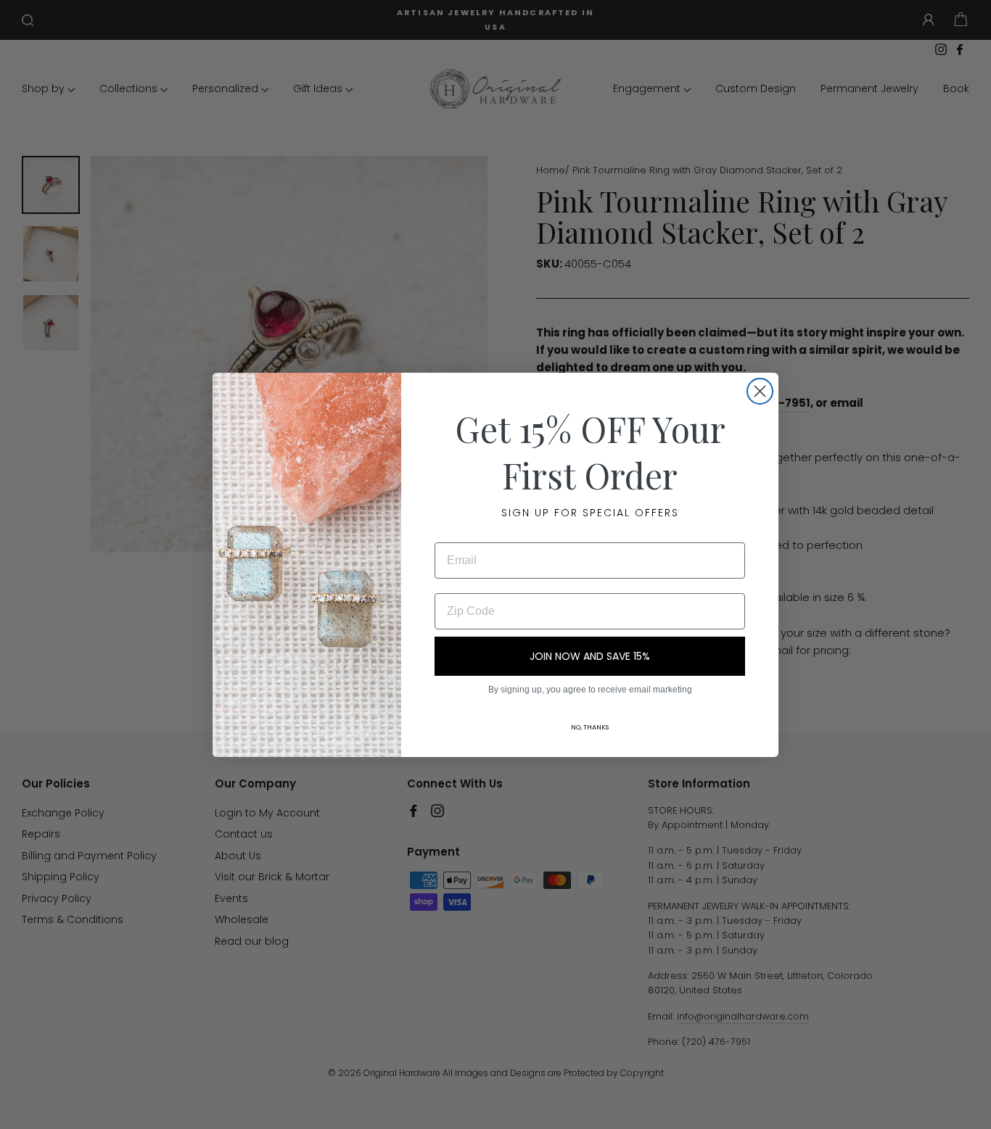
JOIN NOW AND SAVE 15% (590, 656)
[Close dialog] (760, 391)
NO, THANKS (590, 727)
